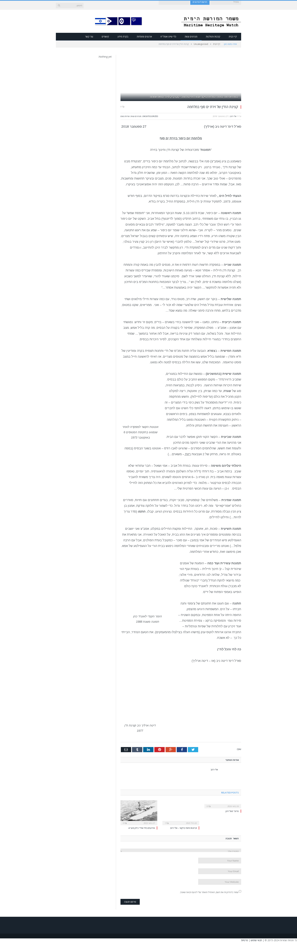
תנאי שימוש (256, 940)
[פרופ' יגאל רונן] (222, 804)
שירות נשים (125, 116)
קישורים (105, 36)
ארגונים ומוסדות (144, 36)
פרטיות (244, 940)
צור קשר (89, 36)
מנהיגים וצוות (191, 36)
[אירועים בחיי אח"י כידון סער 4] (138, 812)
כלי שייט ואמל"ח (168, 36)
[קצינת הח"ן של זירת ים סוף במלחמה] (180, 78)
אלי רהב (233, 116)
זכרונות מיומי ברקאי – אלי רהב (183, 827)
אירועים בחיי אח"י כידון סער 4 (141, 827)
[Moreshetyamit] (211, 21)
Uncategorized (150, 116)
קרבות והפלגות (213, 36)
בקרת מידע (123, 36)
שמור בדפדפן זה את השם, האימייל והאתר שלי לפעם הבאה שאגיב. (209, 892)
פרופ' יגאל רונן (232, 811)
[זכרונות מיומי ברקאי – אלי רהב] (180, 812)
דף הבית (233, 36)
